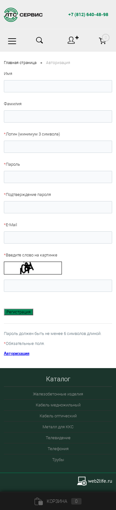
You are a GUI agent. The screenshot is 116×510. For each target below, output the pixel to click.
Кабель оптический (58, 415)
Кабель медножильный (58, 405)
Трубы (58, 459)
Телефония (58, 448)
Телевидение (58, 437)
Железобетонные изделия (58, 394)
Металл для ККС (58, 426)
